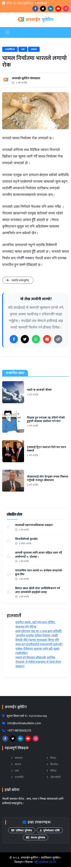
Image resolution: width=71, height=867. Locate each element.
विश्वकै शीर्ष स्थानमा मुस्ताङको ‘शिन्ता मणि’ (37, 640)
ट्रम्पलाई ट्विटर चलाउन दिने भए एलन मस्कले (46, 449)
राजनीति (18, 777)
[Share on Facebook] (14, 339)
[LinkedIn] (51, 9)
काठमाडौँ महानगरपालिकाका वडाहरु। (34, 525)
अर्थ (22, 49)
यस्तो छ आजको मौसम (39, 389)
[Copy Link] (58, 339)
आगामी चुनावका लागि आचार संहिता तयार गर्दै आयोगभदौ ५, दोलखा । (38, 555)
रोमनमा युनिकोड (38, 837)
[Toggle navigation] (7, 32)
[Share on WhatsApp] (36, 339)
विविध (53, 771)
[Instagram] (66, 9)
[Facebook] (35, 9)
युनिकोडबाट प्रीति (51, 830)
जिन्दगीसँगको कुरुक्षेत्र (26, 539)
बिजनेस (54, 764)
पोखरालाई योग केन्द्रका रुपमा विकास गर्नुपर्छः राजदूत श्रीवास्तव (47, 478)
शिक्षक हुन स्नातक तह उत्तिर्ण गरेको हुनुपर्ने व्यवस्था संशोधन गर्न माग (46, 419)
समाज (17, 764)
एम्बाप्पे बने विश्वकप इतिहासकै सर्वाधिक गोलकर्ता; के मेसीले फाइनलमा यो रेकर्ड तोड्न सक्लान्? (38, 661)
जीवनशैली (55, 777)
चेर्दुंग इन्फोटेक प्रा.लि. (45, 862)
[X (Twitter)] (43, 9)
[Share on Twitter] (25, 339)
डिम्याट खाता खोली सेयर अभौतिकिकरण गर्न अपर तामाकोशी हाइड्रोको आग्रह (37, 590)
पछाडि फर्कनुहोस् (20, 280)
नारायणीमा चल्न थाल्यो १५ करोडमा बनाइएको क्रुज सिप (38, 573)
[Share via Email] (47, 339)
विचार (53, 758)
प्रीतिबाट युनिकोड (24, 830)
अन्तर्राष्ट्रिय (10, 49)
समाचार (34, 49)
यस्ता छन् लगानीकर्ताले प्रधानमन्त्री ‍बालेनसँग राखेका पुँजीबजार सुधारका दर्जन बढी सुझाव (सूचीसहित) (38, 648)
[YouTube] (58, 9)
